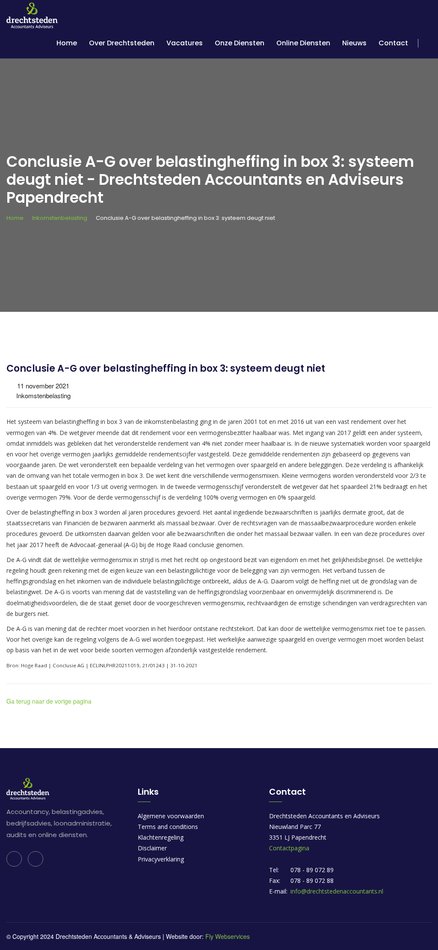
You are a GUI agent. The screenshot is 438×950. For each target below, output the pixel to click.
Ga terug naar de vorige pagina (49, 701)
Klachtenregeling (160, 837)
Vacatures (184, 43)
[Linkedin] (14, 859)
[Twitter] (35, 859)
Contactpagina (289, 848)
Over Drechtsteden (121, 43)
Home (66, 43)
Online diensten (303, 43)
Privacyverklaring (161, 859)
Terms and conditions (168, 827)
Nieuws (354, 43)
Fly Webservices (227, 936)
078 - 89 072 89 (312, 870)
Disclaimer (152, 848)
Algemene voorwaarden (171, 816)
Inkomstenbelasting (59, 218)
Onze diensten (239, 43)
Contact (393, 43)
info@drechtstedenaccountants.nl (336, 891)
